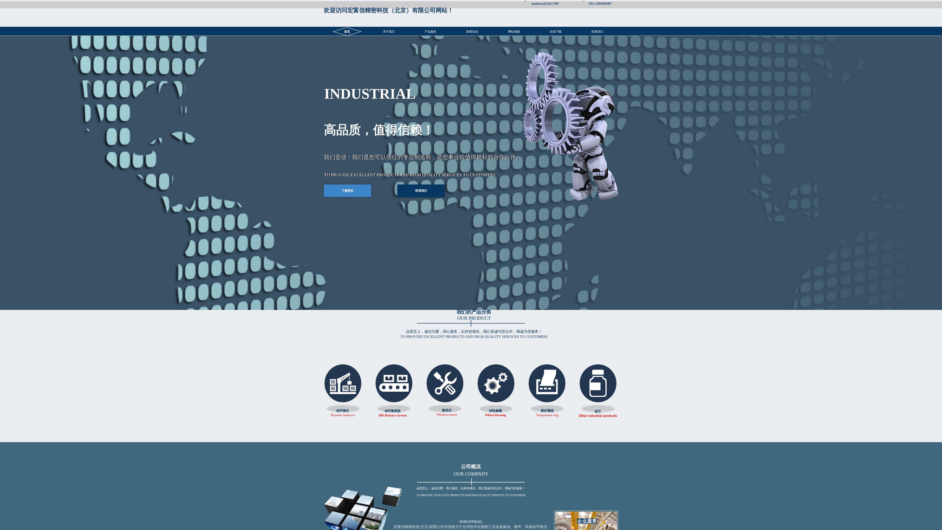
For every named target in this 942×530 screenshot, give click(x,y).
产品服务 (430, 31)
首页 (347, 31)
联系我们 (597, 31)
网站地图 (514, 31)
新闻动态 (472, 31)
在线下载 (556, 31)
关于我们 (389, 31)
